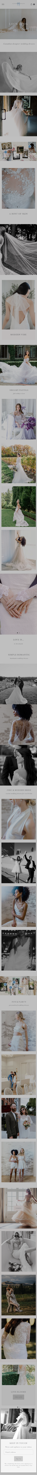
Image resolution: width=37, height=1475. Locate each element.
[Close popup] (34, 1411)
